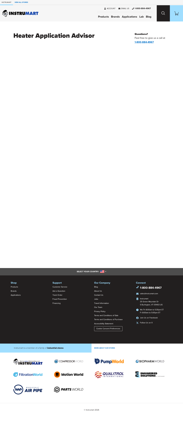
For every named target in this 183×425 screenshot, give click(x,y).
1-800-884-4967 (151, 288)
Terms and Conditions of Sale (106, 315)
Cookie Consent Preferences (108, 328)
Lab (141, 16)
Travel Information (101, 303)
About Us (98, 291)
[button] (123, 8)
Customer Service (60, 287)
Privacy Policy (99, 311)
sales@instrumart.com (149, 293)
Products (103, 16)
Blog (148, 16)
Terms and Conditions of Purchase (108, 319)
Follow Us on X (146, 323)
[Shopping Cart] (176, 13)
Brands (115, 16)
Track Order (57, 295)
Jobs (96, 299)
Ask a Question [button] (59, 291)
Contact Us (98, 295)
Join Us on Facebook (149, 318)
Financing (57, 303)
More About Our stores (104, 348)
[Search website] (163, 13)
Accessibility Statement (103, 324)
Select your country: (91, 271)
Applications (129, 16)
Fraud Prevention (60, 299)
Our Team (98, 307)
